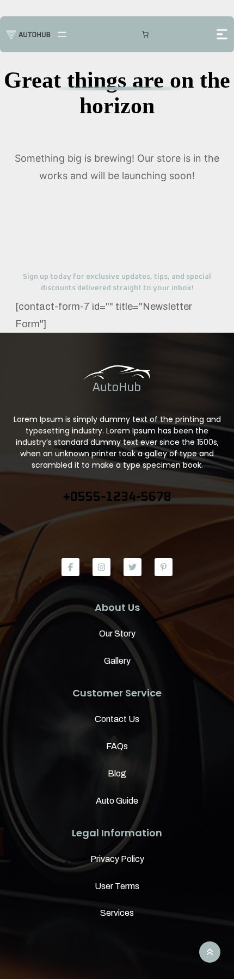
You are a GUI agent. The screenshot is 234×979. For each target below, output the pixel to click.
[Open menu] (62, 34)
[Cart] (145, 34)
